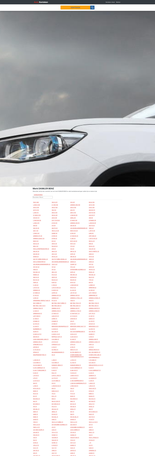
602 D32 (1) (92, 399)
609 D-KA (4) (74, 230)
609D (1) (35, 391)
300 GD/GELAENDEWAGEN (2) (60, 261)
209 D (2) (91, 267)
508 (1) (72, 414)
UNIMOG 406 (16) (75, 205)
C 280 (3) (72, 238)
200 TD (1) (92, 417)
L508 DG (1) (73, 318)
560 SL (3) (92, 241)
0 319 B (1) (55, 445)
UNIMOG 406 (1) (93, 339)
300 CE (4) (36, 228)
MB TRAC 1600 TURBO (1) (59, 303)
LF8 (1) (72, 321)
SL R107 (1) (92, 329)
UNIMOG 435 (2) (75, 295)
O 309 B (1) (55, 329)
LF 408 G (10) (37, 215)
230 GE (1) (36, 432)
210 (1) (53, 427)
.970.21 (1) (36, 445)
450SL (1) (72, 409)
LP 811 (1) (72, 324)
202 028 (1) (73, 424)
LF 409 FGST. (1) (75, 313)
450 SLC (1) (55, 409)
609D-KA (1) (55, 391)
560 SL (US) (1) (56, 401)
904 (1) (35, 383)
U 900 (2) (35, 298)
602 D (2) (91, 277)
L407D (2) (54, 293)
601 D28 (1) (92, 401)
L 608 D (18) (36, 205)
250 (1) (35, 453)
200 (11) (72, 210)
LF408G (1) (36, 321)
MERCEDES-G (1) (93, 326)
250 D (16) (36, 207)
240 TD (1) (36, 450)
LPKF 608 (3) (92, 236)
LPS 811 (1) (92, 324)
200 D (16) (73, 207)
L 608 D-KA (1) (74, 375)
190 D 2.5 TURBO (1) (57, 422)
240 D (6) (54, 218)
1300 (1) (72, 300)
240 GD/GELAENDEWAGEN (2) (41, 264)
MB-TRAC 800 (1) (56, 305)
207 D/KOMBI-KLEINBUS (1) (59, 424)
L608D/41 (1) (92, 375)
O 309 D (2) (55, 290)
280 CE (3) (36, 251)
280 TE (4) (54, 228)
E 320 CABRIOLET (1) (95, 370)
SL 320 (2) (73, 290)
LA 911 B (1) (36, 380)
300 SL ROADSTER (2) (39, 261)
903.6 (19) (91, 202)
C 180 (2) (54, 285)
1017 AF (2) (36, 267)
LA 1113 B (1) (73, 378)
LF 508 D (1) (55, 313)
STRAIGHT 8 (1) (56, 344)
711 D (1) (72, 393)
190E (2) (35, 269)
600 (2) (91, 282)
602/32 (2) (55, 280)
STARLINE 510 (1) (38, 344)
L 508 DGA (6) (37, 220)
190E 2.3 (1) (36, 427)
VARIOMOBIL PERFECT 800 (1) (41, 300)
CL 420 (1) (73, 362)
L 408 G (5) (36, 223)
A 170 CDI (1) (36, 349)
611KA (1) (91, 391)
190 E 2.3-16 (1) (93, 422)
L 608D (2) (92, 285)
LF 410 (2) (36, 295)
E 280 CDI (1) (74, 370)
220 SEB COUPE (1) (38, 430)
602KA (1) (91, 396)
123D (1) (91, 448)
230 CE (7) (92, 215)
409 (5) (35, 225)
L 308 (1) (54, 360)
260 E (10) (73, 212)
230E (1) (72, 453)
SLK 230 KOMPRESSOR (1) (77, 331)
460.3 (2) (54, 272)
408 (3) (91, 243)
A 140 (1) (54, 347)
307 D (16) (92, 205)
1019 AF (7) (36, 218)
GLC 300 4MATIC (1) (94, 352)
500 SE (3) (54, 246)
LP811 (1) (91, 344)
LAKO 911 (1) (55, 316)
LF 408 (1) (36, 318)
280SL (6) (73, 218)
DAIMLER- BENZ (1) (57, 365)
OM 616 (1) (36, 336)
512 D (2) (54, 274)
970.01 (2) (73, 287)
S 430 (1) (91, 336)
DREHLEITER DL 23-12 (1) (96, 365)
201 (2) (54, 269)
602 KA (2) (36, 280)
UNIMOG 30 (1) (56, 308)
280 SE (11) (92, 210)
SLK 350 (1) (92, 331)
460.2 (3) (35, 246)
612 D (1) (35, 393)
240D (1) (54, 450)
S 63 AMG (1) (55, 339)
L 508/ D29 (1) (74, 386)
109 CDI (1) (36, 435)
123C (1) (72, 448)
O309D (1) (91, 334)
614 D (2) (72, 282)
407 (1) (72, 411)
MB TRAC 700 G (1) (75, 303)
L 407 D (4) (92, 230)
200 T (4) (35, 230)
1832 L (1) (91, 432)
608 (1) (54, 399)
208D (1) (91, 430)
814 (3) (54, 241)
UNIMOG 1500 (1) (38, 308)
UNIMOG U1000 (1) (94, 311)
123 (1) (91, 445)
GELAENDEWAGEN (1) (58, 352)
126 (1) (91, 435)
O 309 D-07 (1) (37, 334)
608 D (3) (35, 241)
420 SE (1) (73, 406)
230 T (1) (54, 453)
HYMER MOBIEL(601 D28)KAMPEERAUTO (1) (77, 355)
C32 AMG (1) (55, 362)
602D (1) (72, 396)
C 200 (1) (91, 380)
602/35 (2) (73, 280)
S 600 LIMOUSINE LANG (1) (40, 339)
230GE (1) (91, 453)
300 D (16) (54, 207)
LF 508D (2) (36, 293)
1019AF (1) (54, 435)
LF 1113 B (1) (73, 316)
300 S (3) (54, 254)
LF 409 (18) (55, 205)
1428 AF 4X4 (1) (74, 437)
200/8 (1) (35, 419)
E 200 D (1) (55, 368)
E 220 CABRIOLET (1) (76, 368)
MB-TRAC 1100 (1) (94, 303)
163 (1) (35, 440)
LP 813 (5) (54, 223)
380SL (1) (54, 411)
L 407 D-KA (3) (93, 238)
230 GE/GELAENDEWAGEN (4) (78, 228)
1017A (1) (35, 442)
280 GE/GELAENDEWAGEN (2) (78, 259)
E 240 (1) (54, 370)
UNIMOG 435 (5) (75, 223)
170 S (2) (72, 267)
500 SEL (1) (55, 417)
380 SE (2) (73, 256)
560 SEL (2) (92, 274)
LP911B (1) (36, 347)
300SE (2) (36, 256)
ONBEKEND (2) (93, 295)
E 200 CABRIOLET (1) (39, 368)
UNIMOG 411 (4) (37, 236)
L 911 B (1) (36, 375)
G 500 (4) (72, 233)
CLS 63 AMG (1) (37, 365)
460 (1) (91, 409)
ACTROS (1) (55, 349)
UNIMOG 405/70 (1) (94, 308)
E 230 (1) (91, 368)
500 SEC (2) (36, 272)
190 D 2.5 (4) (55, 230)
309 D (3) (54, 243)
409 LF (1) (91, 404)
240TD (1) (73, 450)
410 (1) (35, 406)
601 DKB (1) (36, 404)
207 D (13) (36, 210)
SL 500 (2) (92, 290)
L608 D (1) (92, 318)
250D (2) (91, 261)
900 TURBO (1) (37, 303)
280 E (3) (54, 251)
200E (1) (54, 419)
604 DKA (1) (36, 399)
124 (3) (72, 249)
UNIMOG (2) (36, 290)
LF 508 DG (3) (74, 236)
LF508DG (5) (92, 220)
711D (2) (91, 280)
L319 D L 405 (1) (56, 375)
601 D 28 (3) (73, 241)
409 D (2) (54, 277)
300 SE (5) (73, 225)
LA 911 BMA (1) (56, 380)
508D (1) (35, 417)
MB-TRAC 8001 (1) (75, 305)
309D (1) (35, 414)
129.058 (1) (55, 437)
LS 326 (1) (36, 326)
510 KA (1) (54, 414)
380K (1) (35, 411)
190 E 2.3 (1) (73, 422)
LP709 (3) (54, 238)
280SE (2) (73, 261)
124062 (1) (73, 435)
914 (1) (53, 383)
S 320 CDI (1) (74, 336)
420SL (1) (91, 406)
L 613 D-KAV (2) (56, 287)
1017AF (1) (54, 442)
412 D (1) (54, 406)
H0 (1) (53, 355)
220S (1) (54, 430)
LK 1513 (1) (36, 324)
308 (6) (91, 218)
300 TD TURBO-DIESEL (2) (59, 259)
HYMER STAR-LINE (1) (95, 355)
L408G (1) (54, 318)
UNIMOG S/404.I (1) (75, 342)
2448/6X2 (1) (92, 450)
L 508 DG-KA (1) (56, 386)
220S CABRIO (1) (75, 430)
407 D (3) (72, 243)
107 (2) (53, 267)
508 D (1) (91, 414)
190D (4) (91, 228)
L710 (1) (35, 378)
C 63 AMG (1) (37, 362)
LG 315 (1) (91, 321)
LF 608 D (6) (73, 220)
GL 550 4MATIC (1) (75, 352)
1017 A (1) (73, 442)
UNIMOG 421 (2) (56, 295)
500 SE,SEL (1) (74, 417)
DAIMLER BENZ (38, 195)
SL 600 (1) (73, 329)
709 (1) (72, 388)
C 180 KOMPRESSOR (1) (76, 380)
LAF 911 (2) (73, 293)
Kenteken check (110, 2)
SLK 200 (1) (55, 331)
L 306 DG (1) (36, 360)
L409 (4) (91, 233)
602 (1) (35, 401)
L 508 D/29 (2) (74, 285)
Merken (118, 2)
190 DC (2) (92, 269)
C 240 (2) (35, 285)
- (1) (90, 442)
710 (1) (53, 393)
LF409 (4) (54, 236)
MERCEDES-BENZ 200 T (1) (78, 326)
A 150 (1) (72, 347)
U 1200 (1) (36, 311)
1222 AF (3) (92, 249)
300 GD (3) (36, 254)
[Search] (92, 7)
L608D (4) (54, 233)
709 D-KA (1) (92, 388)
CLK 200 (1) (92, 362)
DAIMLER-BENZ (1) (75, 365)
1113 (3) (72, 246)
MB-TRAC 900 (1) (93, 305)
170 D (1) (72, 440)
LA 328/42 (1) (92, 378)
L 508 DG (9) (73, 215)
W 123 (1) (54, 300)
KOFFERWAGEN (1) (94, 357)
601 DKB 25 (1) (56, 404)
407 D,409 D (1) (93, 411)
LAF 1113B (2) (92, 293)
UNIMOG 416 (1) (56, 311)
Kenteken (41, 2)
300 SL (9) (54, 215)
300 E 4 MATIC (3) (94, 251)
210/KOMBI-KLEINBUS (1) (77, 427)
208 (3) (54, 249)
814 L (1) (54, 396)
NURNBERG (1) (37, 329)
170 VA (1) (73, 432)
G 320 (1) (91, 373)
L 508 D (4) (36, 233)
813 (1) (35, 396)
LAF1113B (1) (36, 316)
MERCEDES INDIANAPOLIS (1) (60, 326)
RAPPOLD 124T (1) (57, 336)
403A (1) (91, 300)
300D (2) (91, 259)
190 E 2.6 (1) (36, 424)
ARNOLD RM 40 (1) (94, 349)
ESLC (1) (54, 373)
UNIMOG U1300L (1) (94, 298)
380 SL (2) (36, 277)
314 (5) (54, 225)
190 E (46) (36, 202)
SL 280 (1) (73, 339)
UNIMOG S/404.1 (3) (38, 238)
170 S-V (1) (55, 432)
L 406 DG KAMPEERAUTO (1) (78, 383)
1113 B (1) (91, 419)
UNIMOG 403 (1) (74, 308)
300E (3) (91, 254)
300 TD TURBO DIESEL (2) (40, 259)
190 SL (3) (91, 246)
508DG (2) (36, 274)
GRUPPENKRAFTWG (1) (39, 355)
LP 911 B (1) (55, 342)
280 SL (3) (73, 251)
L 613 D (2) (36, 287)
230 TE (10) (92, 212)
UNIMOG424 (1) (37, 313)
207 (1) (91, 424)
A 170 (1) (91, 347)
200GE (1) (73, 419)
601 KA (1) (73, 404)
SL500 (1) (35, 331)
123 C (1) (35, 448)
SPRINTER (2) (92, 287)
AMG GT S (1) (74, 349)
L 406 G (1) (92, 383)
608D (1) (91, 393)
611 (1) (72, 391)
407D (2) (72, 272)
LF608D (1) (55, 321)
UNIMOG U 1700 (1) (75, 311)
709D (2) (35, 282)
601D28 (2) (73, 277)
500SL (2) (91, 272)
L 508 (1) (35, 386)
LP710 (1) (72, 344)
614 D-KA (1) (36, 388)
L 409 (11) (36, 212)
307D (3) (72, 254)
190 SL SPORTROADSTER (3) (41, 249)
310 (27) (72, 202)
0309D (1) (73, 445)
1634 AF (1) (55, 440)
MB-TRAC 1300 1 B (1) (39, 305)
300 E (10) (54, 212)
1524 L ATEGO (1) (93, 437)
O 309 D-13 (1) (56, 334)
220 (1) (91, 427)
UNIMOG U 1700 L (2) (76, 298)
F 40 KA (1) (73, 373)
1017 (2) (91, 264)
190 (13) (54, 210)
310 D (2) (91, 256)
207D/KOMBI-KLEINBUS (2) (78, 269)
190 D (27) (54, 202)
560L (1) (72, 401)
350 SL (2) (54, 256)
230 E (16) (91, 207)
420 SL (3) (36, 243)
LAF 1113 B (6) (56, 220)
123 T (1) (54, 448)
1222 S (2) (54, 264)
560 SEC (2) (73, 274)
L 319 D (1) (73, 360)
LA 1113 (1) (55, 378)
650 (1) (54, 388)
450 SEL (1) (36, 409)
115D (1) (35, 422)
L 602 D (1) (92, 386)
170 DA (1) (91, 440)
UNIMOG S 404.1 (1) (94, 342)
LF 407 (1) (91, 316)
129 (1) (35, 437)
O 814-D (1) (73, 334)
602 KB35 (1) (74, 399)
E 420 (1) (35, 373)
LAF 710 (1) (92, 313)
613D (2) (54, 282)
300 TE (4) (92, 225)
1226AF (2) (73, 264)
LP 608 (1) (54, 324)
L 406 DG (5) (92, 223)
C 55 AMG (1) (92, 360)
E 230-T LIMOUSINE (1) (39, 370)
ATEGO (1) (36, 352)
